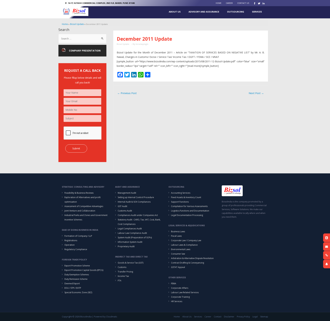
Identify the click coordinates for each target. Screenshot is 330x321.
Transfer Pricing (125, 271)
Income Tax (123, 276)
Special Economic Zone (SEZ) (78, 292)
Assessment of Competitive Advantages (83, 206)
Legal (255, 316)
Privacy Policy (243, 316)
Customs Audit (125, 210)
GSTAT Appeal (178, 267)
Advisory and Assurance (204, 11)
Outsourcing (235, 11)
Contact (217, 316)
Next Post (256, 93)
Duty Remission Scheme (75, 279)
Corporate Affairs (179, 287)
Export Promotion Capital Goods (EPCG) (83, 270)
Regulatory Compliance (75, 249)
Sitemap (264, 316)
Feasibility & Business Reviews (79, 192)
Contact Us (243, 3)
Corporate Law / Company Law (186, 240)
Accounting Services (180, 192)
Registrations (70, 240)
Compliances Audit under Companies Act (138, 215)
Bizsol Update (123, 44)
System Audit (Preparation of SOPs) (135, 237)
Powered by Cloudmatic (105, 316)
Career (229, 3)
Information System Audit (130, 241)
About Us (175, 11)
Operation (69, 244)
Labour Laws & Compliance (184, 244)
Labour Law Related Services (185, 292)
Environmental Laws (180, 249)
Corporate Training (180, 296)
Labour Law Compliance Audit (132, 233)
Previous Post (127, 93)
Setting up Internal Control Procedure (136, 197)
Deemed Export (72, 283)
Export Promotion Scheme (77, 265)
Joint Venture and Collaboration (79, 210)
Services (257, 11)
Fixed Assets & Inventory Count (186, 197)
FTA (119, 280)
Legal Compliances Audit (130, 228)
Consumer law (178, 253)
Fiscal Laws (176, 235)
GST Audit (122, 206)
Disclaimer (229, 316)
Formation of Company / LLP (78, 235)
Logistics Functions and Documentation (190, 210)
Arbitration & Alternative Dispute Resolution (192, 258)
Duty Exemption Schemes (76, 274)
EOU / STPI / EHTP (72, 287)
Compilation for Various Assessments (189, 206)
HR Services (176, 301)
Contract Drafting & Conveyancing (187, 262)
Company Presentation (85, 50)
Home (218, 3)
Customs (122, 267)
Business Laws (178, 231)
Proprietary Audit (126, 246)
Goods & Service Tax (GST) (130, 262)
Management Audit (127, 192)
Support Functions (180, 201)
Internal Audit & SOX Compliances (134, 201)
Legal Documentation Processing (187, 215)
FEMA (173, 283)
